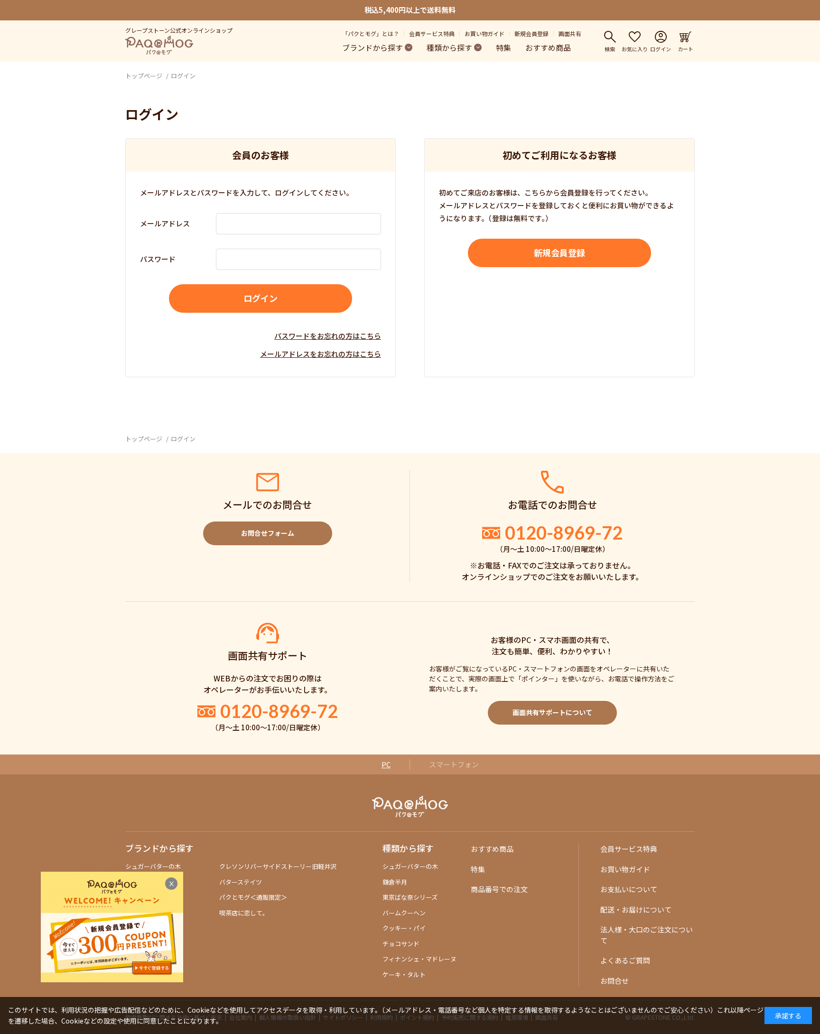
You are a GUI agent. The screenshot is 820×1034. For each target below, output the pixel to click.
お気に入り (635, 48)
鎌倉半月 (394, 881)
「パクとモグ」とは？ (370, 33)
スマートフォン (454, 764)
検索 (610, 48)
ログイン (660, 48)
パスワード (158, 259)
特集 (503, 47)
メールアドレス (165, 223)
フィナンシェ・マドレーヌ (419, 958)
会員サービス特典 (432, 33)
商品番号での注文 (499, 889)
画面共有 (570, 33)
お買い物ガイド (484, 33)
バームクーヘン (404, 912)
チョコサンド (400, 943)
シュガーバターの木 (153, 866)
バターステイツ (240, 881)
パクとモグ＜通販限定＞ (253, 897)
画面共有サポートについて (552, 712)
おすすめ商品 (548, 47)
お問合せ (614, 981)
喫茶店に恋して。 (244, 912)
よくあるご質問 (625, 960)
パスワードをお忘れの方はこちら (327, 336)
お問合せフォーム (267, 533)
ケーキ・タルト (404, 974)
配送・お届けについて (635, 909)
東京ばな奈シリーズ (410, 897)
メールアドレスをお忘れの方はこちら (320, 354)
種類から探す (449, 47)
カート (685, 48)
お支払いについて (628, 889)
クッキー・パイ (404, 927)
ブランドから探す (372, 47)
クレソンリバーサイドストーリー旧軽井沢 (277, 866)
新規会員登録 (531, 33)
